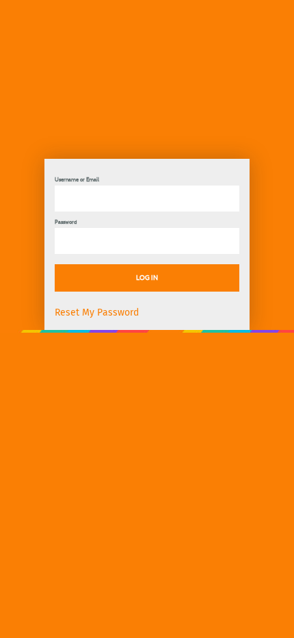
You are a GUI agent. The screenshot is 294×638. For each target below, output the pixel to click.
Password (66, 221)
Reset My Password (97, 312)
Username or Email (77, 179)
